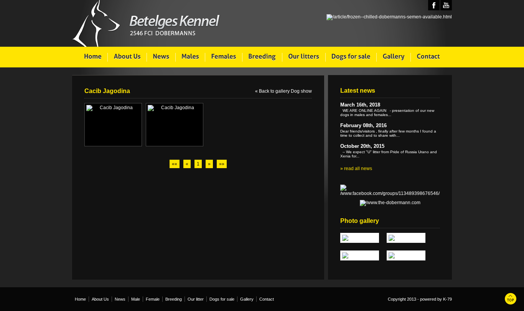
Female (153, 299)
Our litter (196, 299)
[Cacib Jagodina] (113, 108)
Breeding (173, 299)
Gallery (247, 299)
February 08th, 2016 (363, 125)
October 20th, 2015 (362, 146)
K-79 (447, 299)
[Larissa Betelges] (359, 238)
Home (80, 299)
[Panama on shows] (359, 255)
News (120, 299)
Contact (266, 299)
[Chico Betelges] (406, 255)
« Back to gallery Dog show (283, 91)
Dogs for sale (221, 299)
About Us (100, 299)
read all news (358, 168)
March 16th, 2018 (360, 105)
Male (135, 299)
